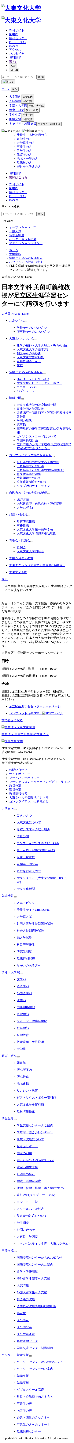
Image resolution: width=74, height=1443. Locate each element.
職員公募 (15, 789)
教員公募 (15, 785)
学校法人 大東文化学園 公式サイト (25, 734)
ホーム (13, 250)
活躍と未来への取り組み (26, 258)
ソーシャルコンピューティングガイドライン (39, 781)
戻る (14, 89)
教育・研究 (16, 110)
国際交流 (15, 119)
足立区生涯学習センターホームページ (35, 706)
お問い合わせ (18, 770)
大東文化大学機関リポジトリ (29, 797)
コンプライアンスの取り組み (29, 801)
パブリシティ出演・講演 (26, 262)
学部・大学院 (18, 105)
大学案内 (15, 96)
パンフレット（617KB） (25, 713)
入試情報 (15, 101)
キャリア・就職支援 (22, 123)
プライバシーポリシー (24, 777)
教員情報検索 (18, 793)
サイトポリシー (19, 773)
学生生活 (15, 114)
